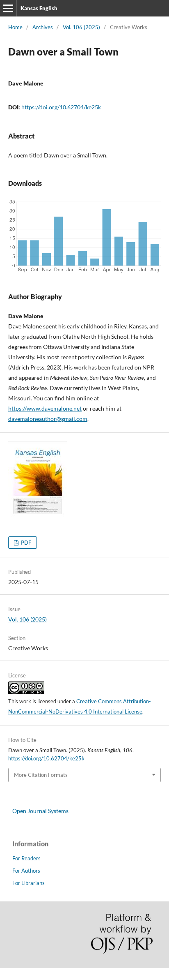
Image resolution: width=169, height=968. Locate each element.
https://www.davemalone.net (45, 408)
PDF (25, 542)
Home (15, 27)
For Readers (26, 858)
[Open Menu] (8, 8)
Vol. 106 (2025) (81, 27)
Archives (42, 27)
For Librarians (28, 883)
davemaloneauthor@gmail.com (47, 418)
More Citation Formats (41, 775)
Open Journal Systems (40, 810)
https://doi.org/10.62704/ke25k (61, 107)
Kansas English (39, 8)
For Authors (26, 870)
